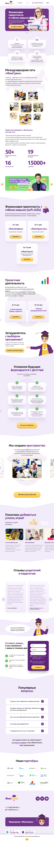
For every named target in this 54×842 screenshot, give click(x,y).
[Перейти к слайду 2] (21, 480)
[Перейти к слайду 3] (22, 480)
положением (41, 662)
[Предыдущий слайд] (2, 471)
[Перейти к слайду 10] (31, 480)
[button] (22, 3)
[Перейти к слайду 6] (26, 480)
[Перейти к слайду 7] (27, 480)
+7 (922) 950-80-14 (38, 2)
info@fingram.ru (12, 809)
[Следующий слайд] (51, 471)
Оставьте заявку (19, 743)
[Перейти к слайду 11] (32, 480)
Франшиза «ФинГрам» (21, 822)
